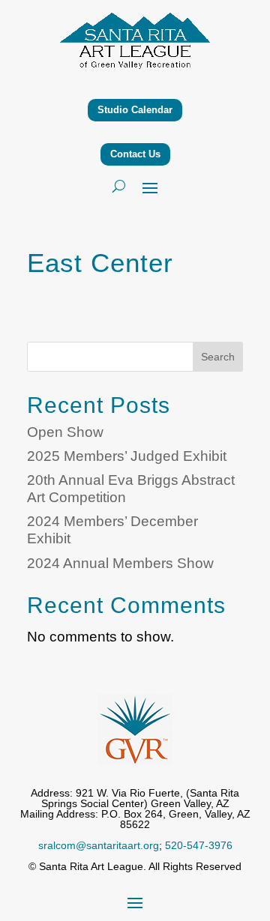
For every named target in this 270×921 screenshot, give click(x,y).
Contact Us (135, 154)
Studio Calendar (135, 109)
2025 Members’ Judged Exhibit (126, 456)
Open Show (65, 432)
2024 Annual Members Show (120, 563)
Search (218, 357)
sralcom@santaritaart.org (98, 845)
